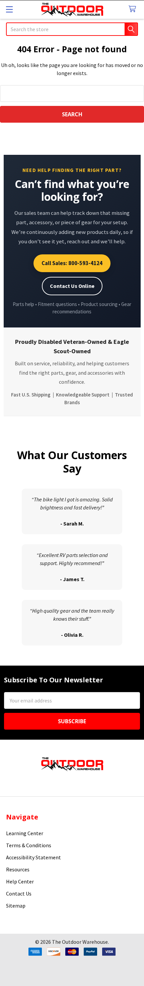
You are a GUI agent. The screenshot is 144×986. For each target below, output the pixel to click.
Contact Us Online (72, 286)
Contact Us (18, 893)
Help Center (20, 881)
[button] (72, 970)
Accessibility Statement (33, 857)
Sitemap (15, 905)
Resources (17, 869)
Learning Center (24, 833)
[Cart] (134, 9)
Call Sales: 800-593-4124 (72, 263)
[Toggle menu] (9, 9)
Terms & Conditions (28, 845)
